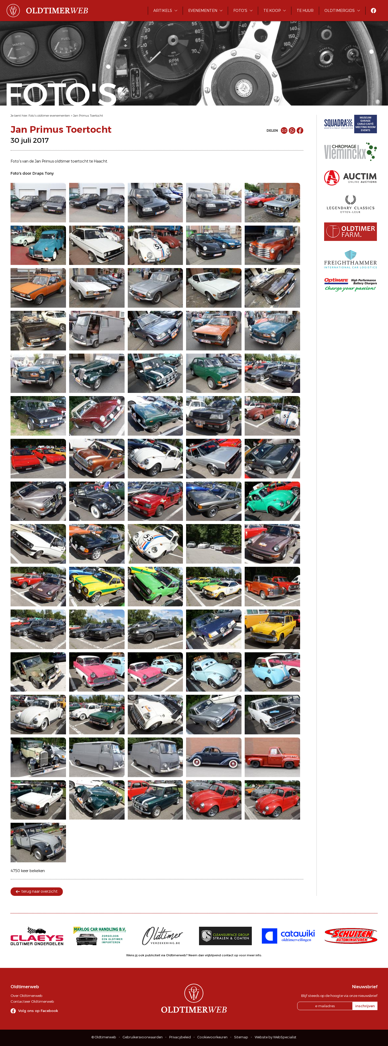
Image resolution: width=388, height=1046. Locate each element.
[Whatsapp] (292, 130)
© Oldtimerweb (104, 1037)
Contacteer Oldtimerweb (32, 1001)
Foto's (240, 10)
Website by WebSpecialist (275, 1037)
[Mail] (284, 130)
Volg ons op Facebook (38, 1011)
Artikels (162, 10)
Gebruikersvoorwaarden (143, 1037)
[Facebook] (300, 130)
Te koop (272, 10)
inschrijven (365, 1006)
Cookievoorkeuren (212, 1037)
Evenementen (202, 10)
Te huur (305, 10)
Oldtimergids (339, 10)
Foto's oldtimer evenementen (49, 115)
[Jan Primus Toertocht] (38, 202)
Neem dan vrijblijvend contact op (213, 955)
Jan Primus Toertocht (88, 115)
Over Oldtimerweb (26, 995)
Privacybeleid (180, 1037)
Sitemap (241, 1037)
